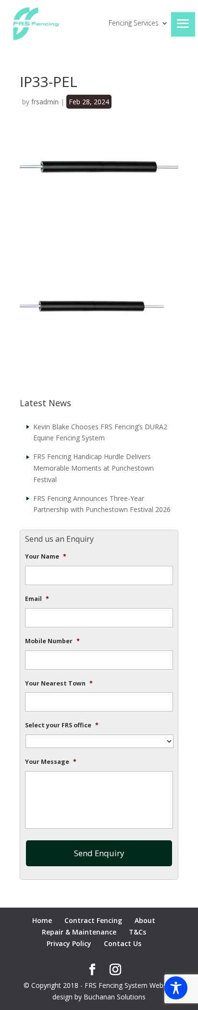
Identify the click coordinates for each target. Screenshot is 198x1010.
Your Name (45, 557)
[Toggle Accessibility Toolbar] (175, 987)
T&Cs (137, 931)
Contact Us (122, 943)
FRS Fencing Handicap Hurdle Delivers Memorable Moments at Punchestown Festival (93, 468)
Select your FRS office (62, 725)
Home (42, 920)
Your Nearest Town (59, 683)
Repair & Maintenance (79, 931)
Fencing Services (134, 23)
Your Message (50, 762)
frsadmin (45, 101)
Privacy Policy (69, 943)
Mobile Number (52, 641)
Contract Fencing (93, 920)
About (145, 920)
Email (37, 599)
